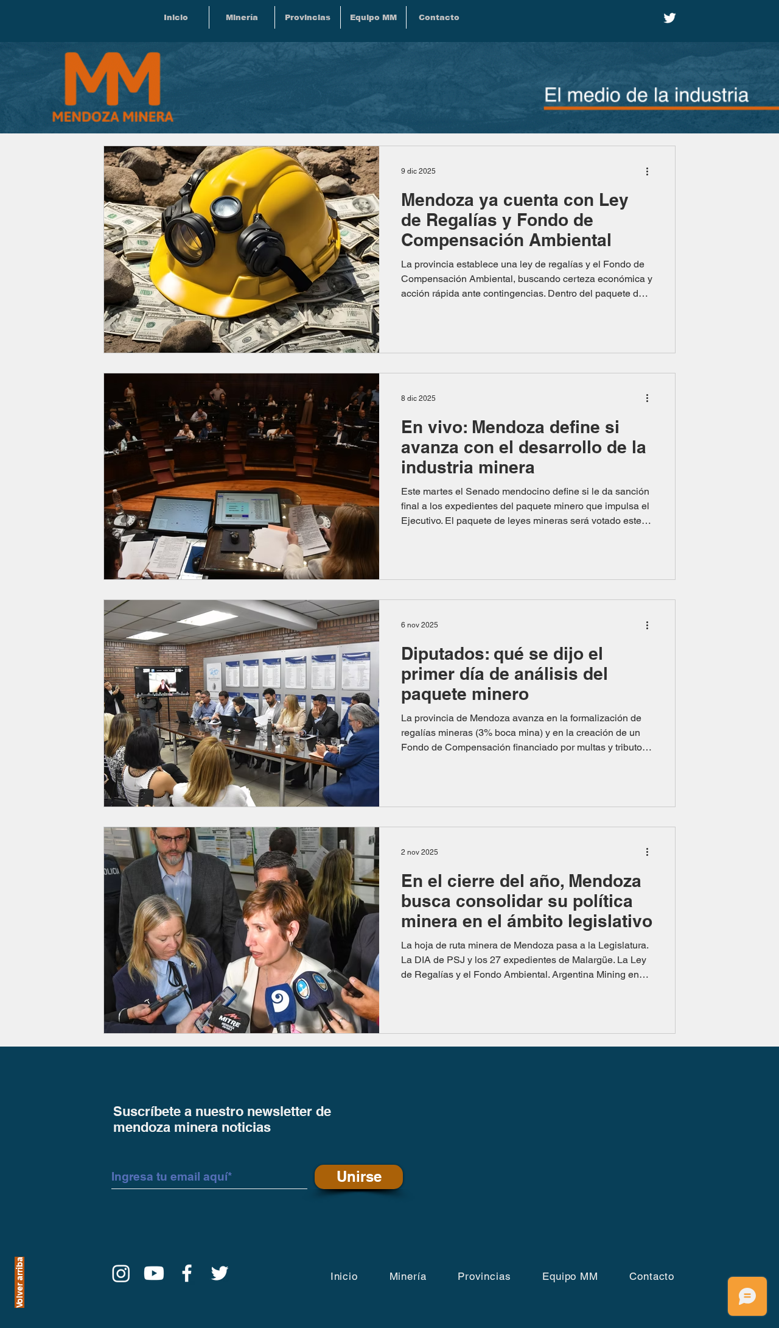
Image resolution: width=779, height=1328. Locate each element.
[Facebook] (186, 1273)
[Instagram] (121, 1273)
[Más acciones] (651, 171)
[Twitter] (670, 18)
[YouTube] (154, 1273)
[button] (307, 17)
